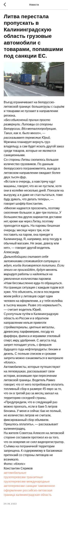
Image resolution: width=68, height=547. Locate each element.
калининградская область (34, 494)
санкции (31, 485)
